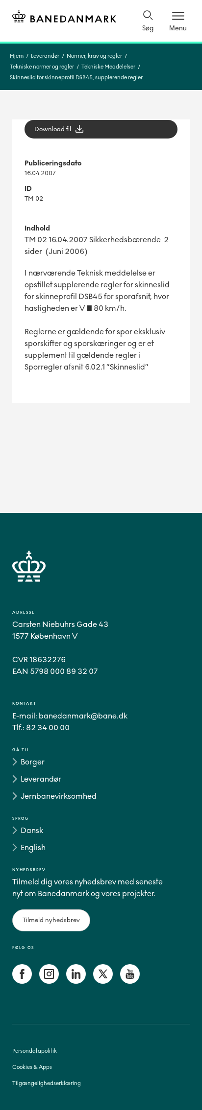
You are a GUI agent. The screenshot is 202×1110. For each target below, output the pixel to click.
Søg (147, 28)
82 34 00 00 (48, 727)
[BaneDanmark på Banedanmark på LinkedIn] (76, 981)
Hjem (17, 56)
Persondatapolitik (34, 1051)
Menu (178, 28)
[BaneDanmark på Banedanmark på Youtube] (130, 981)
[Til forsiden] (64, 18)
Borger (33, 761)
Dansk (32, 830)
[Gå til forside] (101, 577)
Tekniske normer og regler (42, 67)
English (33, 847)
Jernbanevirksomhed (59, 796)
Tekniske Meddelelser (108, 67)
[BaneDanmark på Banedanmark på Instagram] (49, 981)
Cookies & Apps (32, 1067)
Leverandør (45, 56)
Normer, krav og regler (94, 56)
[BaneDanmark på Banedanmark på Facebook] (22, 981)
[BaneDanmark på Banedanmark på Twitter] (103, 981)
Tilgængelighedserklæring (46, 1083)
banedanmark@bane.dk (83, 715)
